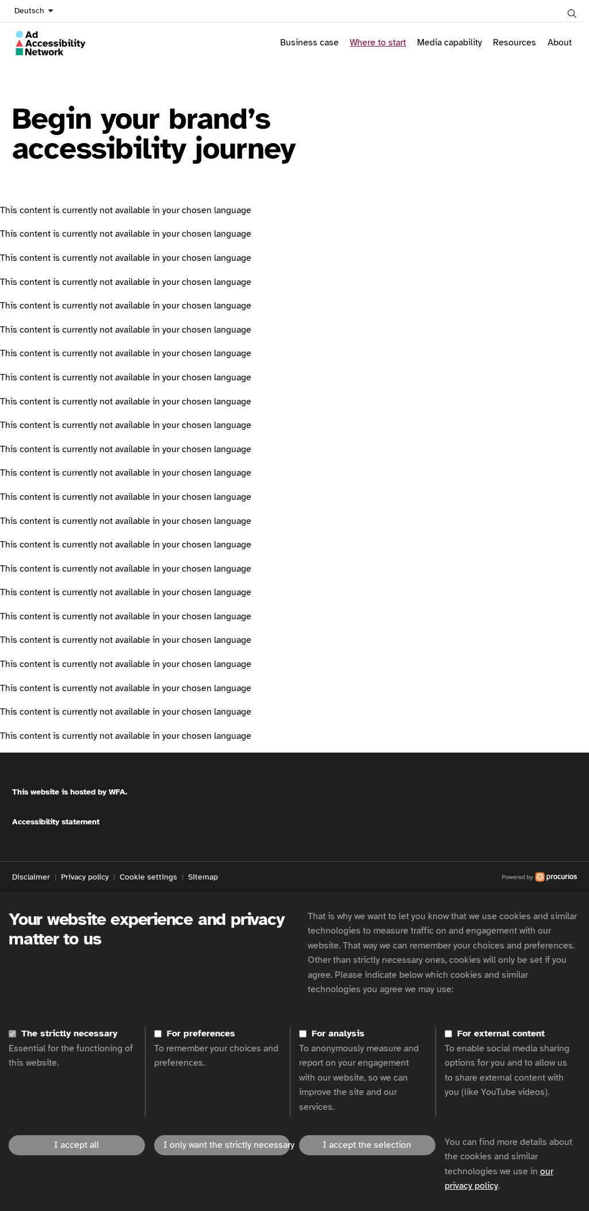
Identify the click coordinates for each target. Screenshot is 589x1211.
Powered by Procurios (397, 877)
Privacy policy (85, 877)
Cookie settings (148, 877)
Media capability (449, 42)
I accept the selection (367, 1145)
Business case (309, 42)
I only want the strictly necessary (226, 1145)
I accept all (76, 1145)
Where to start (378, 42)
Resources (514, 42)
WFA (117, 792)
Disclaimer (31, 877)
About (560, 42)
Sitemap (203, 877)
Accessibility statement (56, 822)
